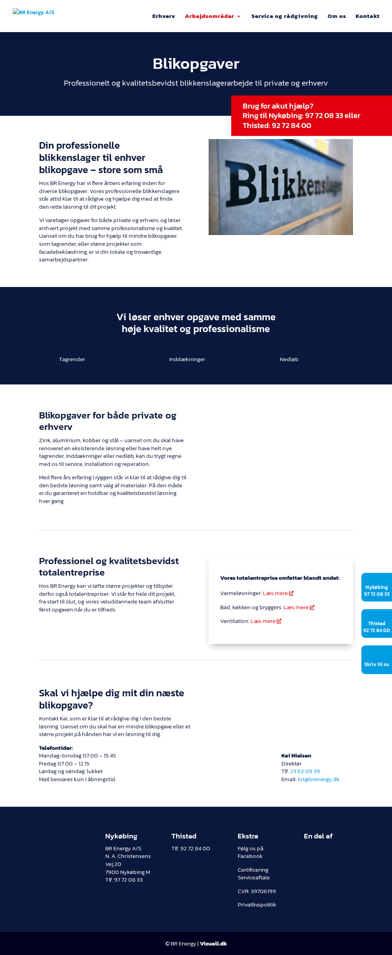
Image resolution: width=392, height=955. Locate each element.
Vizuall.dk (213, 943)
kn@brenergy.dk (319, 779)
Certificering (253, 870)
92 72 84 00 (291, 125)
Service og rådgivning (285, 16)
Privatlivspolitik (257, 904)
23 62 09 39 (305, 771)
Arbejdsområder (209, 16)
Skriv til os (376, 664)
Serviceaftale (254, 877)
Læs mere (278, 593)
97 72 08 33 (324, 115)
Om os (337, 16)
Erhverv (163, 16)
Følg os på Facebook (250, 852)
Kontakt (368, 16)
